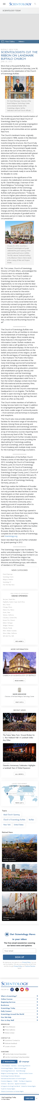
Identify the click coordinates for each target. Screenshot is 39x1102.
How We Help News (8, 585)
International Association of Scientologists (13, 1078)
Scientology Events (8, 577)
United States (19, 824)
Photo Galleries (10, 1030)
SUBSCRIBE (29, 1098)
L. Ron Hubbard (5, 1065)
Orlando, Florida (7, 628)
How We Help (6, 1017)
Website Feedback (11, 1043)
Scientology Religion (7, 1068)
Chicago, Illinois (7, 607)
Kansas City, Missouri (9, 620)
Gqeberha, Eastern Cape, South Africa (14, 602)
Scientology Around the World (12, 1014)
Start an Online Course (25, 1073)
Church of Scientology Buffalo (14, 819)
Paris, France (6, 605)
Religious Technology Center (9, 1073)
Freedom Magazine (6, 1081)
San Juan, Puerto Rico (9, 599)
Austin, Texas (6, 612)
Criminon (3, 1083)
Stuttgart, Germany (8, 625)
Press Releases (10, 1027)
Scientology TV (7, 582)
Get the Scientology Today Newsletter (17, 1057)
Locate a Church (10, 1046)
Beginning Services (8, 1002)
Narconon (11, 1083)
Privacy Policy (26, 962)
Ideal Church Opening (11, 814)
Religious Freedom (8, 579)
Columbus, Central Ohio (10, 618)
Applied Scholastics (20, 1083)
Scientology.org (11, 536)
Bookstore (5, 1005)
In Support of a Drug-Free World (10, 1086)
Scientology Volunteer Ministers (10, 1076)
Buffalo (31, 819)
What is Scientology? (9, 996)
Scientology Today (8, 1008)
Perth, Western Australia (9, 631)
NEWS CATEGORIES (19, 570)
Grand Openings (7, 574)
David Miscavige (20, 1071)
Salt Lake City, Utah (8, 636)
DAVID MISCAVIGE (19, 694)
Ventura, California (8, 615)
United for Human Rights (28, 1086)
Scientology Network (24, 1065)
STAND (16, 1081)
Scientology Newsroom (8, 1071)
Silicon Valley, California (10, 633)
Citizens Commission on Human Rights (12, 1091)
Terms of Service (30, 966)
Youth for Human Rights (8, 1089)
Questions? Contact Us (12, 1040)
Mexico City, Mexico (8, 610)
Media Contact (9, 1033)
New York (7, 824)
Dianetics (14, 1065)
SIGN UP (19, 957)
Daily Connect (6, 1011)
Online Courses (6, 999)
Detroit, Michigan (8, 623)
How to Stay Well (7, 1020)
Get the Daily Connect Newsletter (16, 1054)
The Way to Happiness (25, 1081)
